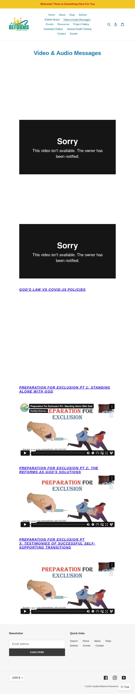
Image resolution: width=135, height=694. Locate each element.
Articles (74, 645)
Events (87, 645)
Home (86, 641)
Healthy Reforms (99, 686)
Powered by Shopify (117, 686)
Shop (108, 641)
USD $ (16, 677)
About (97, 641)
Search (74, 641)
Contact (99, 645)
